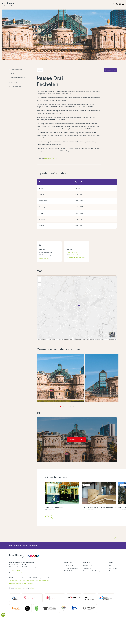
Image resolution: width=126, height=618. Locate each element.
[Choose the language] (120, 4)
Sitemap (30, 583)
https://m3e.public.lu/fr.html (77, 257)
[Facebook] (29, 556)
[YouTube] (33, 556)
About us (112, 571)
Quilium (31, 588)
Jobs (110, 565)
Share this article (111, 70)
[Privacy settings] (3, 615)
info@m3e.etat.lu (73, 255)
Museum (18, 546)
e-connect (18, 588)
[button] (39, 278)
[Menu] (123, 4)
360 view (14, 83)
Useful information (16, 69)
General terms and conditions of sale (38, 580)
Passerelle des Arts (50, 159)
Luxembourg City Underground (93, 571)
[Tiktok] (36, 556)
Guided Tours (87, 565)
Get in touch (113, 568)
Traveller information (71, 568)
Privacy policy (22, 580)
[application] (77, 308)
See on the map (44, 258)
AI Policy (24, 583)
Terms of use (13, 580)
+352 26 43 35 (72, 253)
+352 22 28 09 (15, 570)
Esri (115, 339)
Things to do (87, 568)
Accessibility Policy (15, 583)
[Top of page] (115, 537)
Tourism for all (68, 565)
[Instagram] (31, 556)
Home (11, 546)
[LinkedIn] (38, 556)
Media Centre (68, 571)
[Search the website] (114, 4)
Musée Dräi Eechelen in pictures (18, 78)
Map (12, 73)
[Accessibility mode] (117, 4)
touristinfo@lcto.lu (16, 573)
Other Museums (16, 86)
